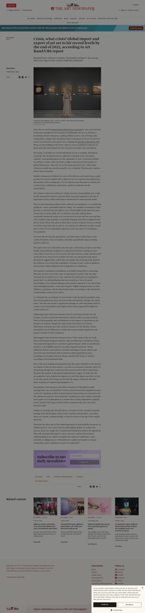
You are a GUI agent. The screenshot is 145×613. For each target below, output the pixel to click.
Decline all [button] (129, 605)
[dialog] (118, 599)
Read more (107, 599)
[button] (117, 610)
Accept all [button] (104, 604)
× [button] (142, 588)
